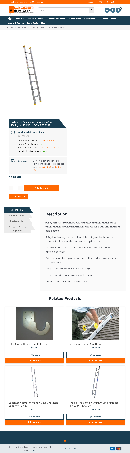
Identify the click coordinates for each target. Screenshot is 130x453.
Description (16, 209)
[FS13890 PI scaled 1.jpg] (32, 75)
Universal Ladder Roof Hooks (86, 344)
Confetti (33, 450)
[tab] (16, 210)
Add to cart (41, 188)
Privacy (67, 448)
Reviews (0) (16, 221)
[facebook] (60, 440)
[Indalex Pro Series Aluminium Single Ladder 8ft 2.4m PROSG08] (95, 382)
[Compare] (107, 10)
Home (9, 27)
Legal (76, 448)
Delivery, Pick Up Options (17, 229)
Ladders (16, 27)
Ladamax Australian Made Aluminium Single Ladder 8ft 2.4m (33, 404)
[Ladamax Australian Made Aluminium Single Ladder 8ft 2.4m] (34, 382)
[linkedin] (70, 440)
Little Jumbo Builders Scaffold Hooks (29, 344)
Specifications (16, 215)
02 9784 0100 (45, 166)
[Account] (112, 10)
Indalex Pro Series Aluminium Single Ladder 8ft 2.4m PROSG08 (94, 404)
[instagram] (65, 440)
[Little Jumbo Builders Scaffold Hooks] (34, 323)
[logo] (21, 6)
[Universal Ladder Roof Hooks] (95, 323)
